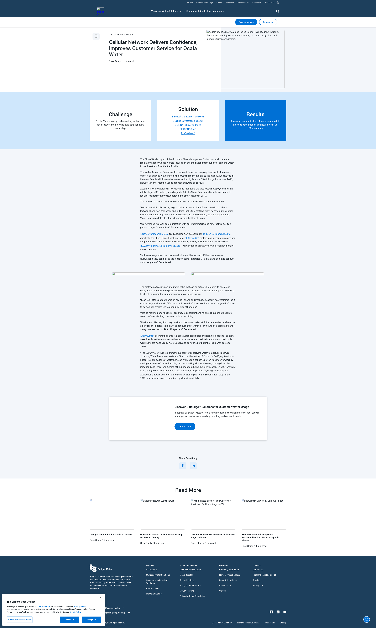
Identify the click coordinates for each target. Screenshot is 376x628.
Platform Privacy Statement (248, 623)
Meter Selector (186, 575)
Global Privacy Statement (222, 623)
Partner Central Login (262, 575)
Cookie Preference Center (19, 619)
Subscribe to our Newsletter (192, 596)
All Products (151, 569)
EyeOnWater (188, 133)
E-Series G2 (192, 238)
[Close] (100, 597)
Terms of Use (269, 623)
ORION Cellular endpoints (216, 234)
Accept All (91, 619)
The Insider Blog (187, 580)
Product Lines (152, 588)
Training (256, 580)
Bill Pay (256, 585)
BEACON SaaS (188, 129)
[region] (53, 610)
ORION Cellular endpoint (188, 125)
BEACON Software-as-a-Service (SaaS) (160, 245)
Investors (223, 585)
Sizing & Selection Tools (190, 585)
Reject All (70, 619)
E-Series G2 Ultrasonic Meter (188, 120)
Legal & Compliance (228, 580)
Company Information (229, 569)
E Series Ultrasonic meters (154, 234)
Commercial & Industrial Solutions (204, 11)
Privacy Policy (80, 606)
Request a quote (246, 22)
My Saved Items (187, 591)
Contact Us (258, 569)
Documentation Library (190, 569)
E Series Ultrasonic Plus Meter (188, 116)
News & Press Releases (229, 575)
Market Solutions (154, 594)
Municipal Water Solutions (164, 11)
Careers (222, 591)
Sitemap (283, 623)
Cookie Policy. (76, 612)
